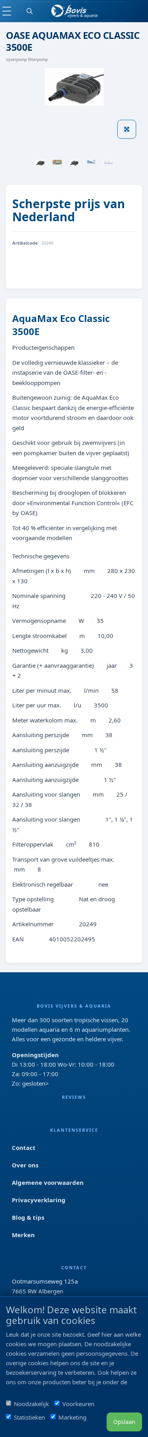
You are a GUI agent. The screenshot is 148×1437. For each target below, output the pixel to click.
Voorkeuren (78, 1404)
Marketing (72, 1417)
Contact (24, 1148)
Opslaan (124, 1422)
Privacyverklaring (39, 1200)
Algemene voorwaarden (48, 1182)
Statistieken (29, 1417)
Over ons (25, 1165)
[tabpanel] (40, 163)
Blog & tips (28, 1217)
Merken (23, 1235)
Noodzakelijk (31, 1404)
